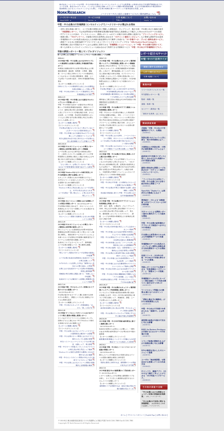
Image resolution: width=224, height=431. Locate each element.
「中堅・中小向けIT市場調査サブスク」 (146, 47)
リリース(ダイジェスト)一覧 (153, 90)
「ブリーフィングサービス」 (153, 34)
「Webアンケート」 (78, 37)
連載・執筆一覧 (147, 104)
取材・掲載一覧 (147, 99)
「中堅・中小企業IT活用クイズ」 (149, 45)
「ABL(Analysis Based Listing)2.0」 (143, 42)
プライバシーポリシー (135, 415)
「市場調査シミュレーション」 (121, 45)
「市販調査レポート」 (69, 32)
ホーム (123, 415)
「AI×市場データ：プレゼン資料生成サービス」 (144, 39)
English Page (150, 415)
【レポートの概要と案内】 (68, 123)
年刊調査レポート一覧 (150, 94)
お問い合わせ (162, 415)
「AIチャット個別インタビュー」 (127, 37)
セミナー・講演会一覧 (150, 109)
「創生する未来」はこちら (152, 114)
